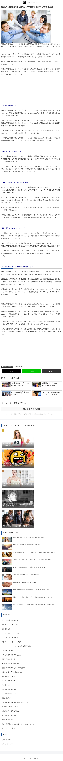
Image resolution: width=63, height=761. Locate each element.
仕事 (23, 366)
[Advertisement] (31, 89)
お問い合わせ (6, 740)
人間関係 (18, 366)
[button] (51, 371)
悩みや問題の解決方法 (8, 366)
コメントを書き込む (31, 409)
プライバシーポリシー (9, 744)
